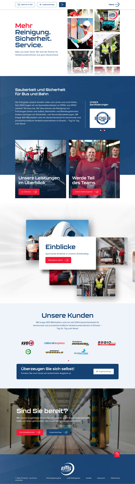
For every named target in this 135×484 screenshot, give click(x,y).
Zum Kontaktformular (26, 432)
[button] (78, 9)
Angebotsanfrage (48, 4)
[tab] (100, 130)
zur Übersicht (26, 191)
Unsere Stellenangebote (83, 191)
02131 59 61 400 (27, 4)
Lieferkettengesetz (73, 478)
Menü (111, 4)
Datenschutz (115, 478)
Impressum (101, 478)
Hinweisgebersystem (53, 478)
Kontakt (88, 478)
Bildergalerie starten (55, 260)
